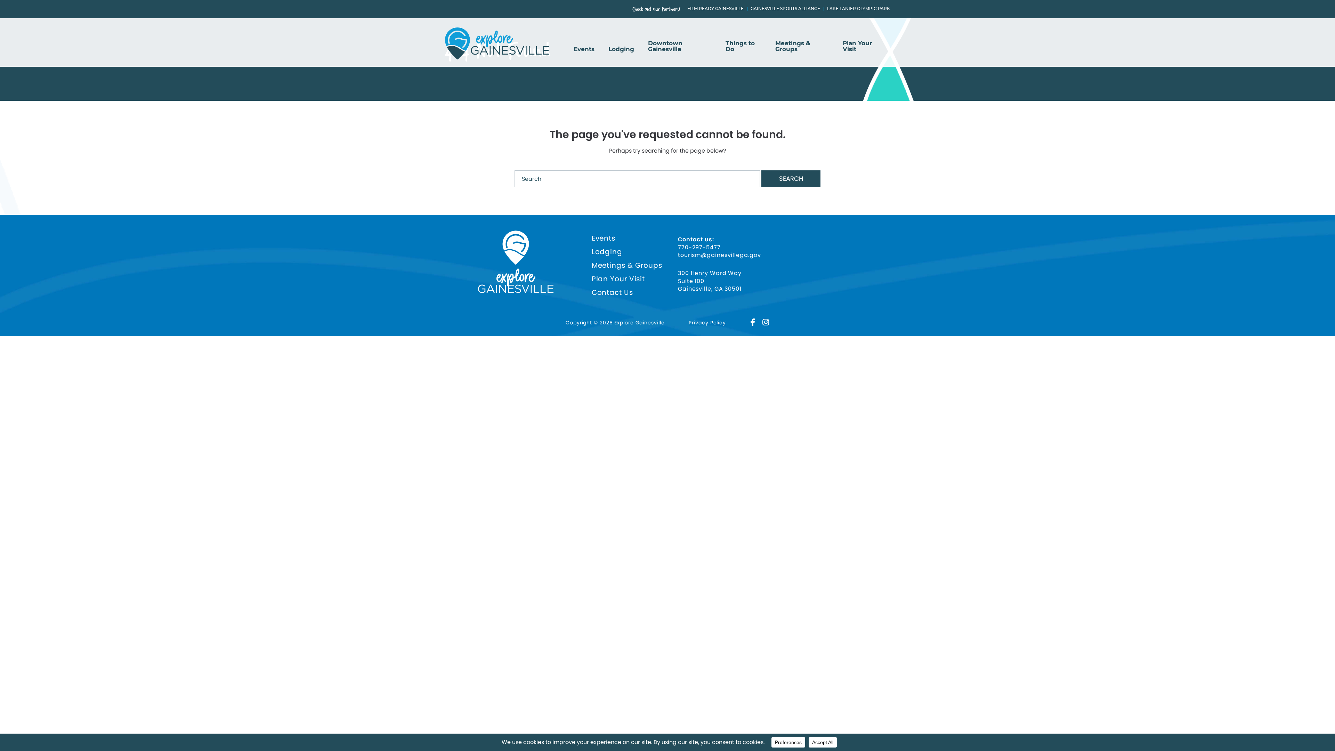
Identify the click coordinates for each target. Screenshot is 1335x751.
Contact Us (612, 292)
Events (584, 49)
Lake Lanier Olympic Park (858, 9)
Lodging (621, 49)
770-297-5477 (699, 247)
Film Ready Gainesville (715, 9)
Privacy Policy (707, 322)
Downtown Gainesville (665, 46)
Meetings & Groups (792, 46)
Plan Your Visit (857, 46)
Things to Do (740, 46)
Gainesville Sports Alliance (785, 9)
